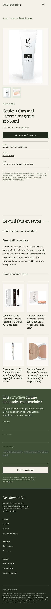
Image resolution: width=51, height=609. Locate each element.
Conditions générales (10, 573)
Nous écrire (7, 551)
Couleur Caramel (9, 104)
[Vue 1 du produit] (7, 92)
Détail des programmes (29, 602)
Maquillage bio (22, 147)
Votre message (8, 447)
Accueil (5, 18)
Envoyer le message (25, 470)
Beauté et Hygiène (25, 18)
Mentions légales (9, 564)
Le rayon (13, 18)
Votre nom (6, 421)
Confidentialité (8, 568)
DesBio (12, 4)
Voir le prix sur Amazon (25, 135)
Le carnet (6, 528)
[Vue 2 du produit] (17, 92)
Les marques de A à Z (10, 533)
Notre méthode (8, 546)
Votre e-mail (7, 434)
